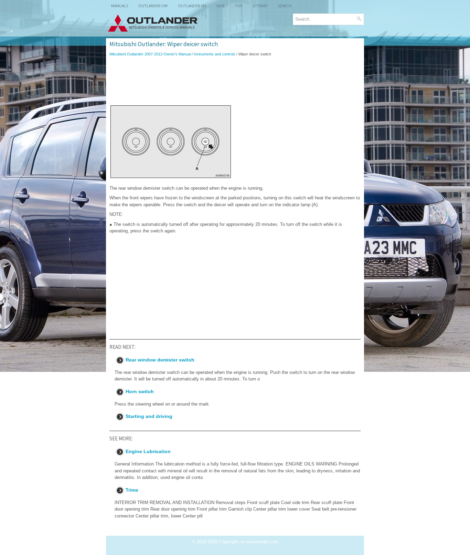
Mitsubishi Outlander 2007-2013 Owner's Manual (150, 54)
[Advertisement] (235, 80)
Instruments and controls (214, 54)
